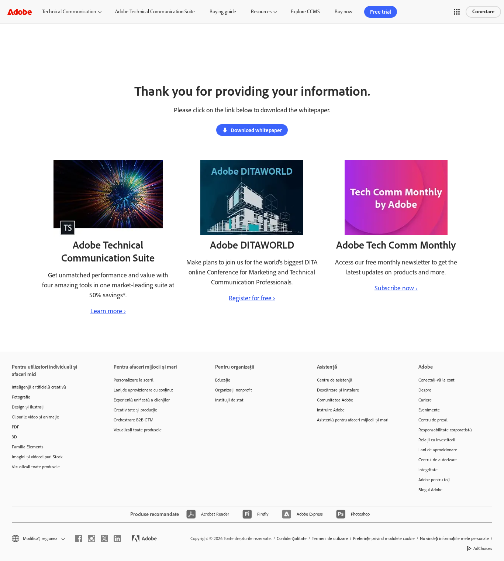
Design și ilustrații (28, 407)
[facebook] (78, 538)
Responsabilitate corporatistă (445, 429)
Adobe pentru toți (434, 479)
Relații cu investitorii (436, 439)
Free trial (380, 11)
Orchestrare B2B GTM (133, 420)
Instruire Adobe (331, 410)
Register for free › (252, 298)
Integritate (428, 469)
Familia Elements (28, 446)
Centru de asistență (334, 380)
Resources (261, 11)
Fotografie (21, 397)
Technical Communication (69, 11)
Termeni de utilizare (330, 538)
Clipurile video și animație (35, 417)
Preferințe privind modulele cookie (384, 538)
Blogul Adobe (430, 489)
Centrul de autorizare (437, 459)
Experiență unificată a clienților (142, 400)
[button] (457, 12)
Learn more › (108, 311)
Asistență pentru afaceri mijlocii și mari (353, 420)
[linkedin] (117, 538)
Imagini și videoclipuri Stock (37, 456)
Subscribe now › (396, 288)
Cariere (425, 400)
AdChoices (482, 548)
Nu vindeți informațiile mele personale (454, 538)
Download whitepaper (256, 130)
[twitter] (104, 538)
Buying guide (223, 11)
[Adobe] (19, 11)
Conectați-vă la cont (436, 380)
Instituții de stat (229, 400)
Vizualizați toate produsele (36, 466)
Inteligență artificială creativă (39, 387)
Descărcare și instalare (338, 390)
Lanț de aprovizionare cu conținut (143, 390)
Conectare (483, 11)
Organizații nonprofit (233, 390)
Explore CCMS (305, 11)
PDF (15, 427)
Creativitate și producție (135, 410)
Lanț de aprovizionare (437, 449)
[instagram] (91, 538)
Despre (424, 390)
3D (14, 436)
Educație (222, 380)
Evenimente (429, 410)
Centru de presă (433, 420)
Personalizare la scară (133, 380)
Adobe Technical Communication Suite (155, 11)
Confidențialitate (292, 538)
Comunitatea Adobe (335, 400)
